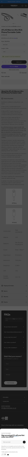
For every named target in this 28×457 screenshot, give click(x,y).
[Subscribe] (24, 442)
